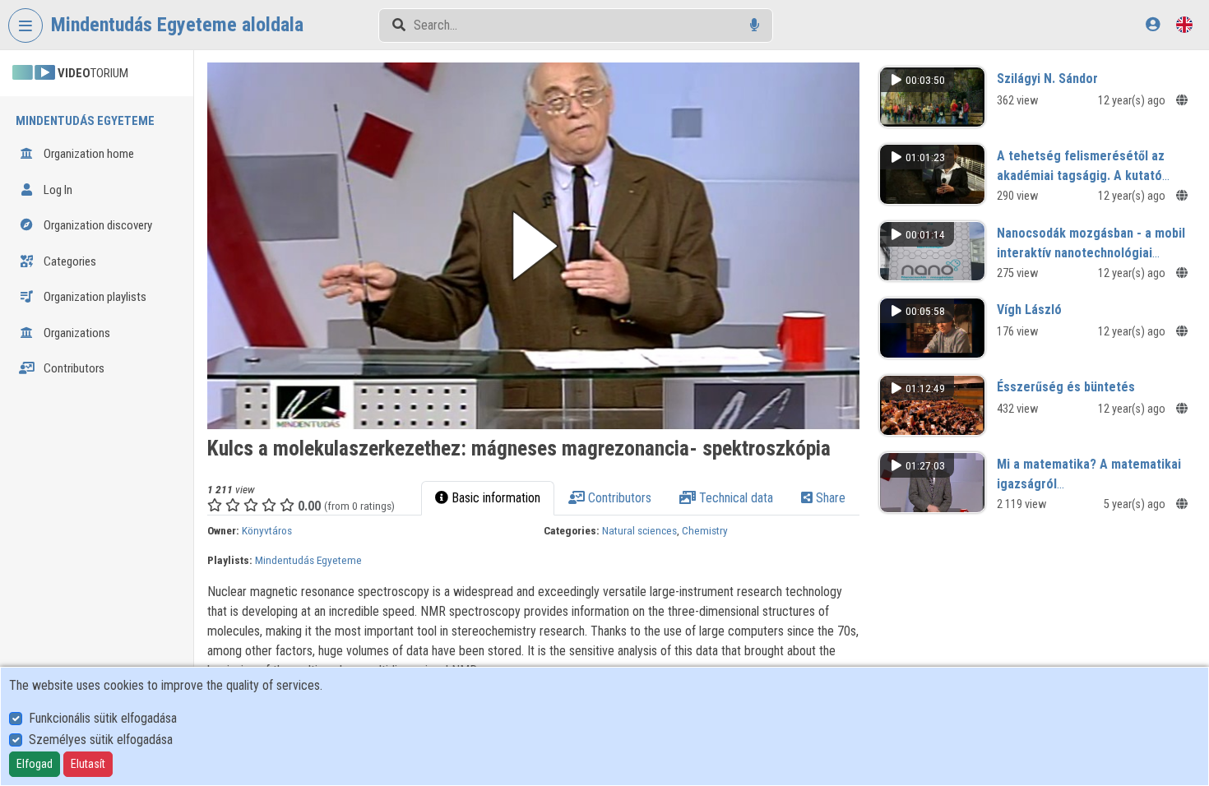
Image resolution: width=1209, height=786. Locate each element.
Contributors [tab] (618, 498)
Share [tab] (829, 498)
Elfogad (34, 763)
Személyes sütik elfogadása (101, 739)
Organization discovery (96, 225)
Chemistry (705, 530)
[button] (533, 245)
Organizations (75, 333)
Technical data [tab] (734, 498)
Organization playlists (93, 296)
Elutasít (88, 763)
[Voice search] (754, 25)
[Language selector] (1184, 24)
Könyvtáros (267, 530)
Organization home (87, 153)
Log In (56, 190)
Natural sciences (639, 530)
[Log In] (1153, 24)
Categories (68, 261)
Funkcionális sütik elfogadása (103, 718)
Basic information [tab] (494, 498)
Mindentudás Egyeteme (308, 559)
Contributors (72, 368)
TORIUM (93, 73)
